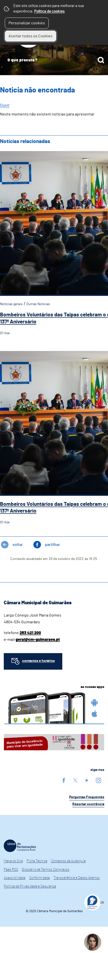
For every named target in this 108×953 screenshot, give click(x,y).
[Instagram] (98, 780)
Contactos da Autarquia (68, 861)
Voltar (18, 545)
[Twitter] (75, 780)
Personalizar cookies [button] (27, 23)
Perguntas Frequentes (86, 797)
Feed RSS (11, 869)
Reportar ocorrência (88, 804)
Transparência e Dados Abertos (76, 878)
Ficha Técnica (37, 861)
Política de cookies (49, 11)
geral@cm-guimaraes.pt (38, 640)
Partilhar (52, 545)
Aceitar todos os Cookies (30, 36)
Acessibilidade (14, 878)
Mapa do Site (13, 861)
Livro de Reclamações (20, 846)
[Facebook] (64, 780)
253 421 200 (30, 633)
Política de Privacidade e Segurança (30, 886)
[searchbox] (54, 60)
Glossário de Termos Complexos (45, 869)
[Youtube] (87, 780)
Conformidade (39, 878)
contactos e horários (38, 661)
